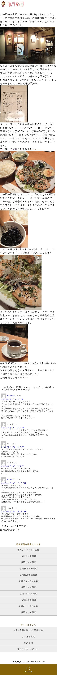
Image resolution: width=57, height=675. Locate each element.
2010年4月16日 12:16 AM (13, 512)
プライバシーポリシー (28, 649)
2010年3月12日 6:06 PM (13, 428)
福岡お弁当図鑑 (28, 600)
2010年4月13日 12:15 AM (13, 483)
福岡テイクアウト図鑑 (28, 550)
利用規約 (28, 643)
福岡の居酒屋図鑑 (28, 575)
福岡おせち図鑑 (28, 612)
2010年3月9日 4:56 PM (12, 399)
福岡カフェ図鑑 (28, 587)
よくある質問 (28, 636)
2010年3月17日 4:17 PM (13, 447)
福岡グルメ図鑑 (28, 562)
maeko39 (11, 396)
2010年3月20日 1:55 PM (13, 466)
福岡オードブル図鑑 (28, 606)
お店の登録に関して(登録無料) (28, 630)
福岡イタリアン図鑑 (28, 581)
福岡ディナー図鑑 (28, 568)
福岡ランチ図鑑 (28, 556)
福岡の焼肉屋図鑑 (28, 593)
